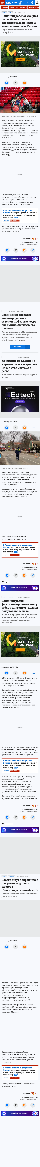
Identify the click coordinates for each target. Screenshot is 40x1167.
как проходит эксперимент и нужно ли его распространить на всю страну (20, 213)
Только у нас (14, 7)
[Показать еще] (33, 82)
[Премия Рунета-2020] (20, 3)
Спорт (10, 12)
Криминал (9, 824)
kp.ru (36, 238)
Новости (5, 7)
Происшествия (12, 357)
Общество (6, 220)
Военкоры (23, 7)
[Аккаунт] (37, 2)
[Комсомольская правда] (12, 2)
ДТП (7, 582)
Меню (2, 2)
